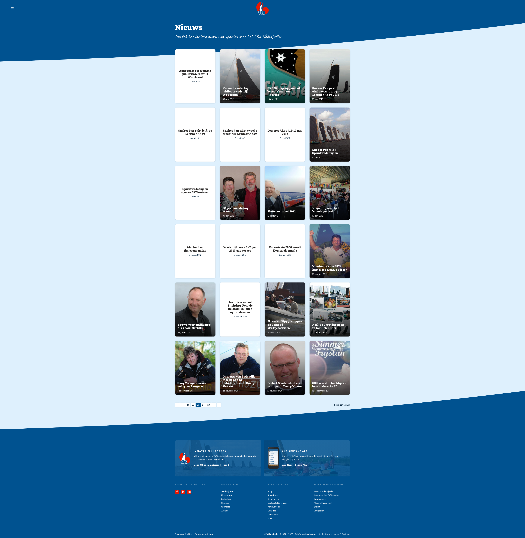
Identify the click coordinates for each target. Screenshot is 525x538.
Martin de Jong (309, 534)
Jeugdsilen (319, 510)
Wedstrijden (227, 491)
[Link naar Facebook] (177, 492)
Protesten (226, 499)
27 (203, 405)
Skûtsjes (225, 503)
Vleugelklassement (323, 503)
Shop (270, 491)
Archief (224, 510)
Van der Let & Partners (339, 534)
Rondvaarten (274, 499)
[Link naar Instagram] (189, 492)
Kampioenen (320, 499)
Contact (272, 510)
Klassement (227, 495)
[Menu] (12, 8)
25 (193, 405)
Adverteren (273, 495)
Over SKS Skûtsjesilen (324, 491)
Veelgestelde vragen (277, 503)
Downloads (273, 514)
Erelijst (317, 506)
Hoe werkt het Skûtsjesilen (326, 495)
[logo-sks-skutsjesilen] (262, 8)
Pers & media (274, 506)
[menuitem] (12, 8)
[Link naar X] (183, 492)
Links (270, 518)
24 (188, 405)
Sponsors (225, 506)
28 (208, 405)
